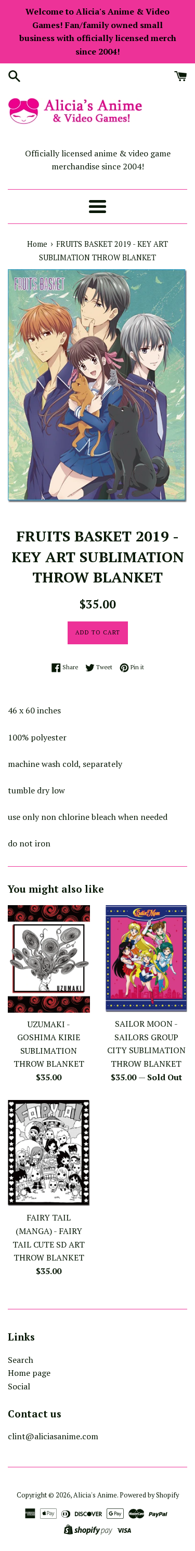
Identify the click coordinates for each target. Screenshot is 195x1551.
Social (19, 1386)
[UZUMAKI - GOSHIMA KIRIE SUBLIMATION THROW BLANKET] (49, 958)
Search (20, 1360)
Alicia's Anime (95, 1495)
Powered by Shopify (149, 1495)
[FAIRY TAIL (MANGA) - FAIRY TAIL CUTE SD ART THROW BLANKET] (49, 1153)
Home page (29, 1372)
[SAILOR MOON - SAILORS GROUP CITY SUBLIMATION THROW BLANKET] (147, 958)
